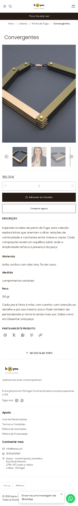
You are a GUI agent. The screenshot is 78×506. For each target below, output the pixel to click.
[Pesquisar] (10, 6)
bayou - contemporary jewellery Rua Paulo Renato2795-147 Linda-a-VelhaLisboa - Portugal (24, 463)
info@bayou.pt (14, 448)
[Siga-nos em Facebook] (22, 400)
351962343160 (13, 453)
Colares (23, 23)
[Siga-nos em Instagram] (17, 400)
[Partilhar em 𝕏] (14, 335)
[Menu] (4, 6)
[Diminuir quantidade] (5, 186)
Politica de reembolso (14, 429)
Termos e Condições (13, 424)
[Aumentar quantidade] (72, 186)
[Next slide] (73, 156)
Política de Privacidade (15, 433)
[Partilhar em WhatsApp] (23, 335)
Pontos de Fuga (40, 23)
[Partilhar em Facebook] (5, 335)
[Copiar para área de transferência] (40, 335)
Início (11, 23)
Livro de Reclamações (14, 419)
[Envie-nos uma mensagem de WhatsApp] (70, 498)
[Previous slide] (5, 156)
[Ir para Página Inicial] (39, 6)
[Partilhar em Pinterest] (31, 335)
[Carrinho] (73, 6)
